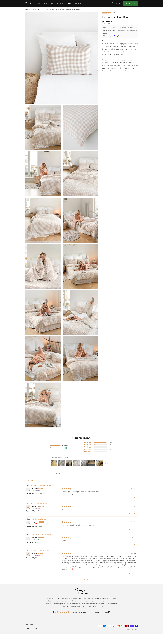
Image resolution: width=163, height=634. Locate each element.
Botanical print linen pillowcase (41, 486)
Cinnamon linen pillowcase (40, 550)
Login (110, 36)
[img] (66, 489)
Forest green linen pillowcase (41, 535)
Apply (116, 36)
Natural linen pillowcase (39, 519)
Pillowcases (53, 9)
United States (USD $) (32, 628)
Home (26, 9)
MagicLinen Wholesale (133, 629)
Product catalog (36, 9)
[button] (48, 3)
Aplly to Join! (130, 3)
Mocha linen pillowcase (39, 503)
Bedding (45, 9)
